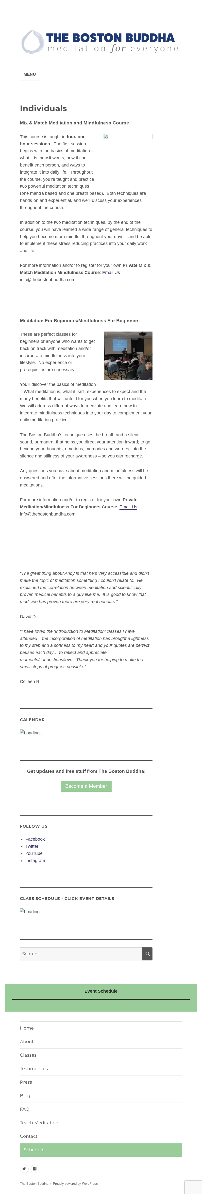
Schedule (34, 1150)
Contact (28, 1136)
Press (26, 1082)
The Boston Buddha (34, 1183)
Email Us (111, 272)
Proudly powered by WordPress (75, 1183)
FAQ (24, 1109)
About (27, 1041)
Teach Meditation (39, 1122)
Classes (28, 1055)
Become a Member (86, 786)
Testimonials (34, 1068)
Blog (25, 1095)
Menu (30, 74)
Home (27, 1028)
